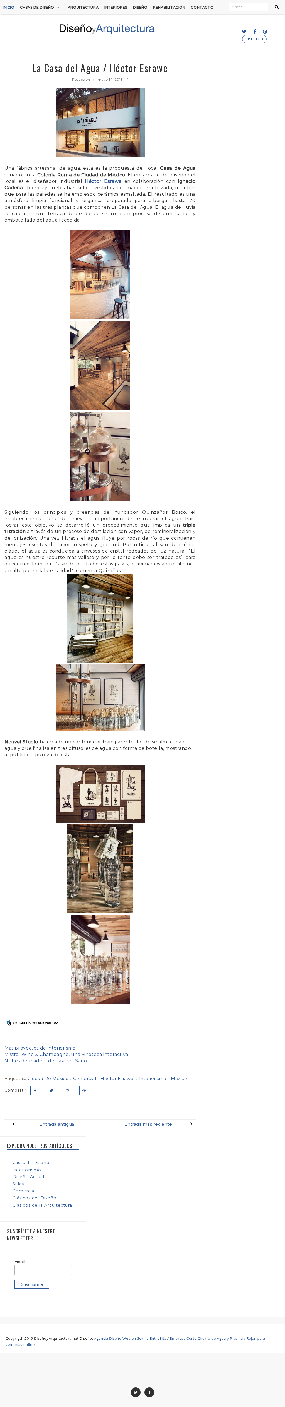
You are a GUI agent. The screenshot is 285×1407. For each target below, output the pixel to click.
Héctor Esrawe (103, 181)
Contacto (202, 7)
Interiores (115, 7)
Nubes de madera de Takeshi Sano (45, 1060)
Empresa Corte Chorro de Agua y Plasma (206, 1338)
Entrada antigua (57, 1124)
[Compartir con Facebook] (35, 1090)
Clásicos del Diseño (34, 1197)
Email (19, 1261)
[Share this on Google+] (67, 1090)
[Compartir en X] (51, 1090)
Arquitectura (83, 7)
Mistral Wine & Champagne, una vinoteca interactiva (66, 1054)
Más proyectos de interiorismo (40, 1048)
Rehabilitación (169, 7)
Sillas (18, 1184)
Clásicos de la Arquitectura (42, 1205)
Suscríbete (254, 39)
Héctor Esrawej (118, 1078)
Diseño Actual (28, 1176)
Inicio (8, 7)
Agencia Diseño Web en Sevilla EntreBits (130, 1338)
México (179, 1078)
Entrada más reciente (148, 1124)
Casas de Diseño (37, 7)
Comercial (85, 1078)
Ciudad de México (49, 1078)
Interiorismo (153, 1078)
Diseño (140, 7)
